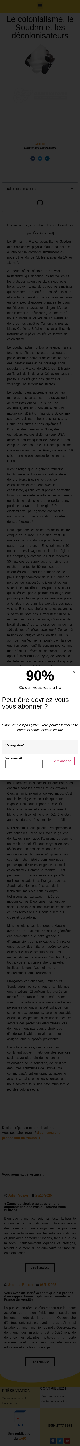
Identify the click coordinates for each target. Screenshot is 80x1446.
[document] (40, 723)
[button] (74, 672)
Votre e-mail (13, 758)
